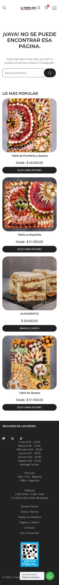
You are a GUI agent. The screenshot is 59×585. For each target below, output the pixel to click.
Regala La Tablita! (29, 522)
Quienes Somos (29, 506)
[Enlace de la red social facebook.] (3, 438)
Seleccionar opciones (29, 170)
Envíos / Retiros (29, 511)
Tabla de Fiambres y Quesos (29, 155)
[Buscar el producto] (50, 73)
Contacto (30, 527)
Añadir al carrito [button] (29, 328)
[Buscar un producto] (4, 8)
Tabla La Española (29, 234)
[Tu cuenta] (39, 8)
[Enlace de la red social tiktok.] (21, 438)
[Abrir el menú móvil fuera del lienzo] (54, 8)
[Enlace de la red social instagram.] (12, 438)
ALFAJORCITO (29, 313)
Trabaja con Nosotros (29, 517)
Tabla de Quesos (29, 392)
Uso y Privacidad (29, 533)
